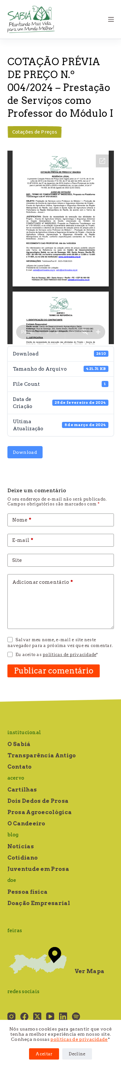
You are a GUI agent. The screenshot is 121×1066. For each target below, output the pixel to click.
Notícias (20, 846)
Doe (11, 880)
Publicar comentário (54, 670)
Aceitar (43, 1053)
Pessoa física (27, 892)
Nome (22, 520)
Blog (13, 835)
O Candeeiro (26, 823)
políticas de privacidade (78, 1039)
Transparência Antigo (41, 755)
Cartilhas (22, 789)
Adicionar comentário (42, 582)
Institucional (24, 732)
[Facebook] (24, 1016)
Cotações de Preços (34, 131)
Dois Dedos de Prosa (38, 801)
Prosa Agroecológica (39, 812)
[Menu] (111, 19)
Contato (19, 766)
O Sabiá (19, 744)
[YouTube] (50, 1016)
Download (25, 452)
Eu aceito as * (56, 654)
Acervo (16, 778)
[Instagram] (11, 1016)
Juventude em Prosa (38, 869)
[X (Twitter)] (37, 1016)
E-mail (22, 540)
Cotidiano (22, 857)
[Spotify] (76, 1016)
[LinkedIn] (63, 1016)
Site (17, 560)
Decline (77, 1053)
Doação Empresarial (38, 903)
